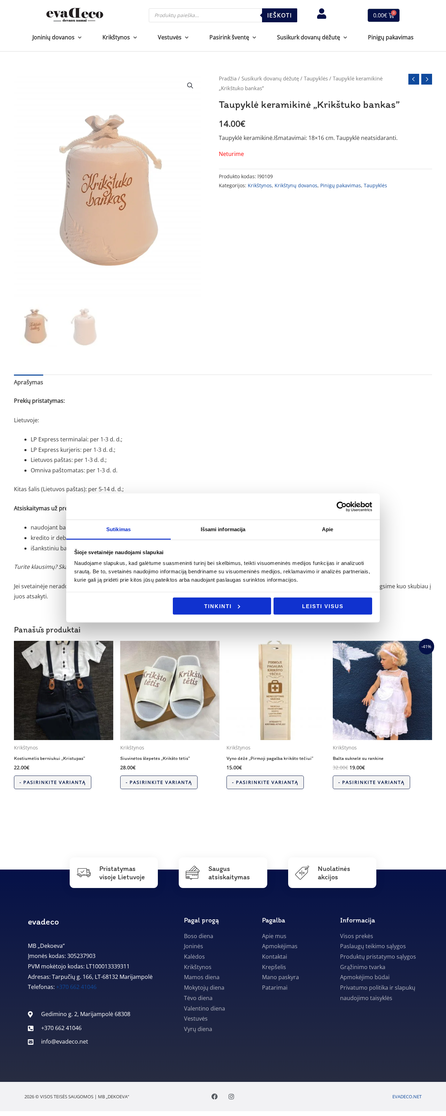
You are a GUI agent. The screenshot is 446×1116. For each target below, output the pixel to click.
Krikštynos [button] (116, 37)
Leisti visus (323, 606)
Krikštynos (260, 185)
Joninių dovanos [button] (53, 37)
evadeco (43, 921)
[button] (190, 85)
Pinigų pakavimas (391, 37)
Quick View (63, 734)
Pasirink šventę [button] (229, 37)
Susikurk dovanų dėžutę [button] (308, 37)
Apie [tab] (327, 529)
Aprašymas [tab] (28, 382)
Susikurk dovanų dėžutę (270, 78)
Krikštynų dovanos (296, 185)
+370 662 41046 (76, 987)
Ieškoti (279, 15)
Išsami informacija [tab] (223, 529)
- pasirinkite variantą (53, 782)
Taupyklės (316, 78)
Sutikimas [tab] (118, 529)
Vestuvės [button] (170, 37)
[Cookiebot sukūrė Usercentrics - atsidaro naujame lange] (341, 506)
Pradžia (228, 78)
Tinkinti (218, 606)
